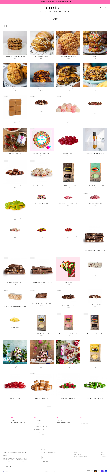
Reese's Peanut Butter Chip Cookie (68, 56)
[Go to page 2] (61, 405)
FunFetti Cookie (95, 56)
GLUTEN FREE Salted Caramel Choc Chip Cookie (15, 56)
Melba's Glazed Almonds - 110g (15, 185)
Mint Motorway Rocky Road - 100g (15, 366)
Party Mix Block (68, 282)
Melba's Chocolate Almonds (68, 305)
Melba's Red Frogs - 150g (15, 398)
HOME (40, 11)
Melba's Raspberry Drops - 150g (95, 203)
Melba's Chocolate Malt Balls (95, 304)
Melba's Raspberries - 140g (68, 153)
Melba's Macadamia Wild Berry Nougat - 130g (95, 274)
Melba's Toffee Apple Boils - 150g (68, 398)
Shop (50, 11)
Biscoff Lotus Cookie (15, 88)
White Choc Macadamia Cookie (41, 56)
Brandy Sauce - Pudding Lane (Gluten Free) (95, 153)
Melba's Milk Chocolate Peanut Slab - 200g (15, 282)
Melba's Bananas (15, 327)
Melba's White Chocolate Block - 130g (41, 333)
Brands (55, 11)
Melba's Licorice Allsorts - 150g (41, 203)
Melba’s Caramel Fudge (15, 121)
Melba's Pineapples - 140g (15, 218)
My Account (103, 456)
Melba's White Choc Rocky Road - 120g (41, 185)
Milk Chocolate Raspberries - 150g (95, 112)
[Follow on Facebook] (3, 466)
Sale (65, 11)
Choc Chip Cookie (95, 88)
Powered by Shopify (55, 471)
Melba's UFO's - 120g (15, 236)
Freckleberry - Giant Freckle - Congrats (41, 153)
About (45, 11)
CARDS (69, 11)
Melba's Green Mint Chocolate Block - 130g (95, 185)
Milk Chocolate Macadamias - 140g (41, 110)
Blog (60, 11)
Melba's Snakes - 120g (41, 236)
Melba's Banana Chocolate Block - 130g (95, 366)
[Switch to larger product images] (2, 26)
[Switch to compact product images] (6, 26)
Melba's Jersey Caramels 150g (41, 398)
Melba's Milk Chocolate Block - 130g (68, 185)
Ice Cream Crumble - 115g (15, 153)
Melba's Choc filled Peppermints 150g (95, 398)
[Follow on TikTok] (10, 466)
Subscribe (45, 461)
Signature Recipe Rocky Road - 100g (41, 366)
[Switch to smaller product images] (4, 26)
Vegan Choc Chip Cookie (68, 88)
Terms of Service (77, 454)
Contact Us (103, 454)
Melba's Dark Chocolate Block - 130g (95, 333)
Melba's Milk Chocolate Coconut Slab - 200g (41, 303)
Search (75, 452)
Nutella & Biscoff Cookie (41, 88)
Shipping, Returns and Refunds (80, 456)
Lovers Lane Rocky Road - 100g (68, 366)
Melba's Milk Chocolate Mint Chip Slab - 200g (42, 282)
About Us (102, 452)
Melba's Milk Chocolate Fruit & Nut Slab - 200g (95, 250)
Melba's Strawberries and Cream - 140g (68, 236)
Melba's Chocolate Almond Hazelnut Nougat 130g (15, 306)
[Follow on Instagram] (7, 466)
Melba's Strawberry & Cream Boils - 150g (68, 203)
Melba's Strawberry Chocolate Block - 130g (68, 333)
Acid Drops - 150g (68, 121)
